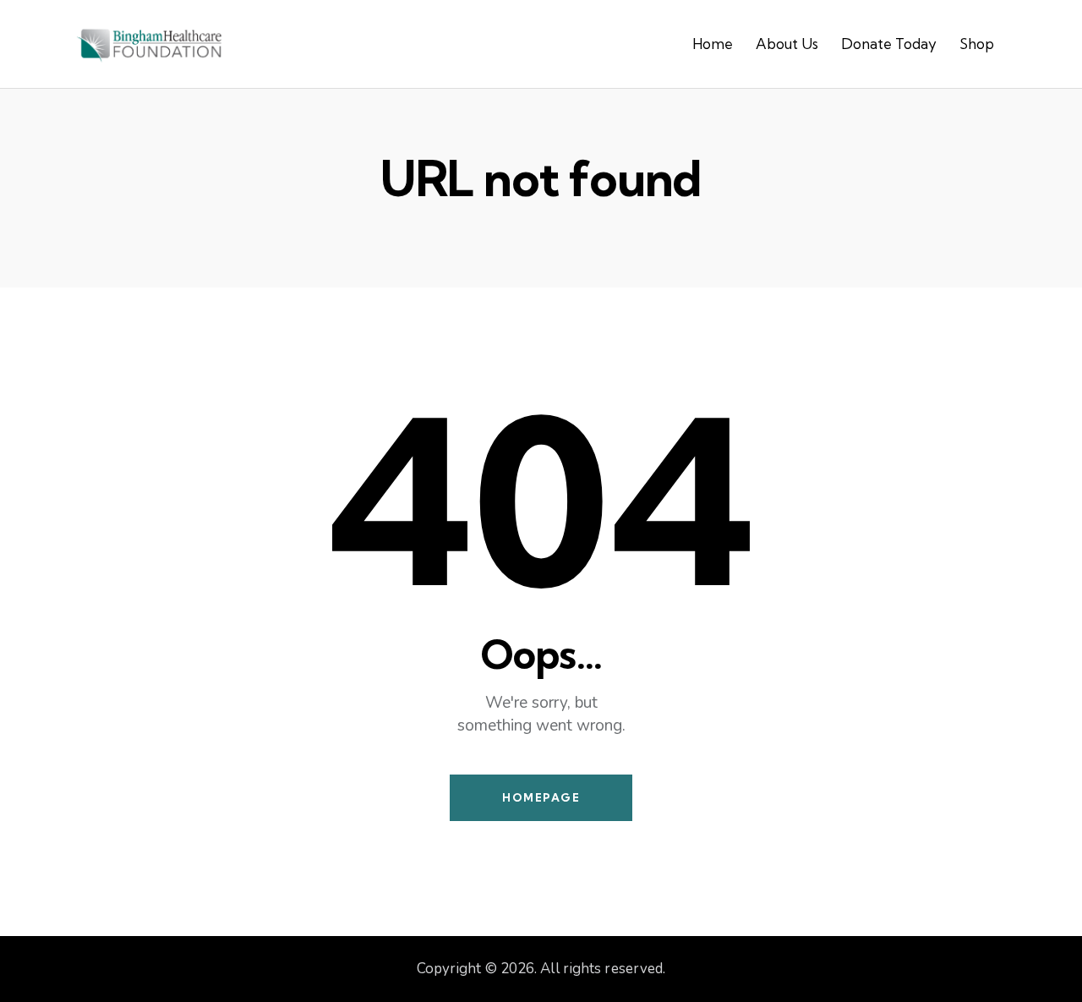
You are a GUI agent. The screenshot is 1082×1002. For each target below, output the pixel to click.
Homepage (541, 797)
